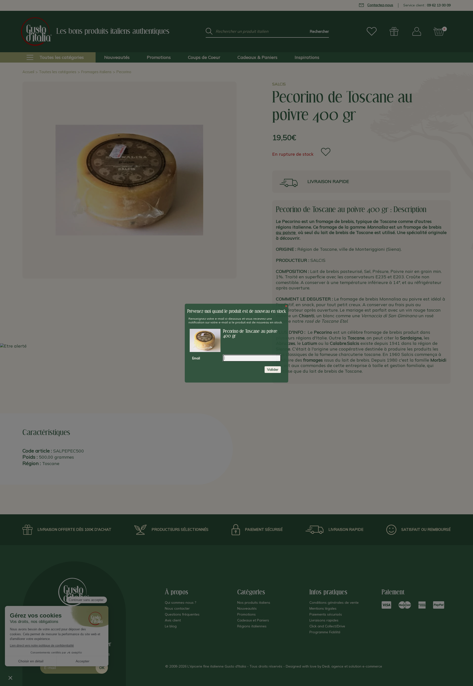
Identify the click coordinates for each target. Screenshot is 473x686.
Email (196, 358)
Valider (272, 369)
